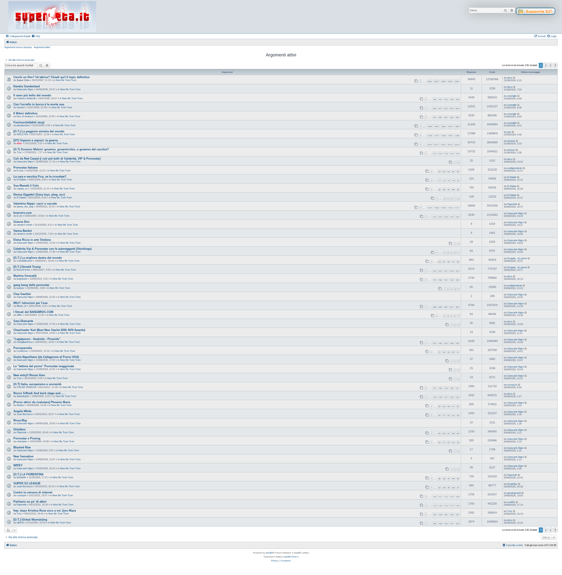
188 (434, 523)
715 (451, 153)
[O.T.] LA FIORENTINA (28, 474)
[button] (555, 65)
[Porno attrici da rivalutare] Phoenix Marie (41, 402)
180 (440, 280)
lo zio (19, 215)
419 (457, 271)
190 (445, 523)
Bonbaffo (21, 477)
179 (434, 280)
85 (439, 433)
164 (457, 99)
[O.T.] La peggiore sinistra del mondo (38, 131)
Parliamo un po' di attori (30, 501)
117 (451, 505)
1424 (429, 126)
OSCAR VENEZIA (26, 387)
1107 (429, 207)
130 (451, 388)
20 (439, 442)
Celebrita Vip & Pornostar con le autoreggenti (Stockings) (52, 248)
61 (453, 406)
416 (440, 271)
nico (19, 143)
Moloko (20, 405)
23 (453, 442)
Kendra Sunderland (26, 86)
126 (440, 397)
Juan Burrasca (24, 414)
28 (444, 352)
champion (22, 441)
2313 (450, 144)
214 (445, 216)
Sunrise (21, 107)
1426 (443, 126)
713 (440, 153)
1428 (456, 126)
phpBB (269, 553)
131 (457, 388)
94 (448, 171)
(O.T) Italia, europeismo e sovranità (37, 384)
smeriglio (512, 96)
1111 (456, 207)
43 (439, 487)
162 (445, 99)
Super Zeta (23, 80)
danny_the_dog (25, 206)
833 (451, 108)
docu (509, 77)
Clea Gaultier (22, 294)
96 (458, 171)
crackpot (21, 495)
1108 (436, 207)
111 (440, 496)
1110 (450, 207)
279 (434, 117)
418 (451, 271)
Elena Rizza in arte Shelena (32, 239)
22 (448, 442)
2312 (443, 144)
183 (457, 280)
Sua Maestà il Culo (26, 185)
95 (453, 171)
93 (444, 171)
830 (434, 108)
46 (444, 189)
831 (440, 108)
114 (457, 496)
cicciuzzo (512, 384)
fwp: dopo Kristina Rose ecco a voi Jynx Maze (44, 510)
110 (434, 496)
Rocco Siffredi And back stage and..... (39, 393)
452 (457, 306)
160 (434, 99)
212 (434, 216)
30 (453, 352)
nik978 (20, 522)
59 (444, 406)
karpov (20, 288)
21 (444, 442)
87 (448, 433)
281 (445, 117)
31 (458, 352)
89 (458, 433)
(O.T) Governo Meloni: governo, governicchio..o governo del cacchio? (61, 149)
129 (445, 388)
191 (451, 523)
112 (445, 496)
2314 (456, 144)
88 (453, 433)
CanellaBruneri (24, 260)
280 (440, 117)
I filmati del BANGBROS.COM (33, 312)
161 (440, 99)
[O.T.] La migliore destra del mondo (37, 257)
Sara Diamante (23, 321)
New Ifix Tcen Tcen (66, 80)
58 (458, 261)
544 (451, 343)
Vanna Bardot (22, 230)
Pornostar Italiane (25, 167)
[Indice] (52, 16)
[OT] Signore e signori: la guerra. (35, 140)
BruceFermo (23, 269)
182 (451, 280)
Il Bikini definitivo (25, 113)
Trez (19, 152)
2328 (443, 81)
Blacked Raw (22, 447)
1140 (456, 135)
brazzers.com (22, 212)
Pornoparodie (22, 348)
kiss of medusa (25, 116)
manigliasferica (24, 342)
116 (445, 505)
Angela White (22, 411)
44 (444, 487)
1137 (436, 135)
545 (457, 343)
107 (457, 514)
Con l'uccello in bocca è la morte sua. (39, 104)
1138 (443, 135)
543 (445, 343)
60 (448, 406)
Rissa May (20, 420)
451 (451, 306)
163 (451, 99)
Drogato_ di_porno (517, 258)
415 (434, 271)
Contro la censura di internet (32, 492)
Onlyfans (19, 429)
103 (434, 514)
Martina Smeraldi (25, 275)
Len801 (511, 502)
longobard (22, 278)
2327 (436, 81)
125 (434, 397)
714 (445, 153)
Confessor (22, 351)
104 (440, 514)
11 (439, 180)
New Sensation (23, 456)
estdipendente (514, 168)
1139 (450, 135)
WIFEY (18, 465)
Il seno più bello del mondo (32, 95)
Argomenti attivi (42, 47)
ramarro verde (24, 224)
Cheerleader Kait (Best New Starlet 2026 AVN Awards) (49, 330)
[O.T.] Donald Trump (27, 266)
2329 (450, 81)
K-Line (20, 170)
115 (440, 505)
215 (451, 216)
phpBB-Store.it (291, 556)
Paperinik (512, 204)
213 (440, 216)
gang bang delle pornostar (31, 285)
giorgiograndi (514, 493)
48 (453, 189)
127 (434, 388)
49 (458, 189)
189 (440, 523)
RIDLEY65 (22, 134)
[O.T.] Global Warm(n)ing (30, 519)
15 (458, 180)
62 (458, 406)
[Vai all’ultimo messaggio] (514, 77)
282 (451, 117)
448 (434, 306)
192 (457, 523)
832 (445, 108)
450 (445, 306)
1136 (429, 135)
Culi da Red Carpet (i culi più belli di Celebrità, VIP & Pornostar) (57, 158)
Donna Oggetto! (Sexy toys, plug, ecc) (39, 194)
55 (444, 261)
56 (448, 261)
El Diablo (21, 179)
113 (451, 496)
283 (457, 117)
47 (448, 189)
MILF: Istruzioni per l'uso (30, 303)
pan (509, 132)
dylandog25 (23, 396)
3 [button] (550, 65)
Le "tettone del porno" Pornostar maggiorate (43, 366)
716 (457, 153)
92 (439, 171)
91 (444, 415)
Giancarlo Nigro (25, 89)
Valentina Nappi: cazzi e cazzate (35, 203)
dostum (511, 141)
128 (440, 388)
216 (457, 216)
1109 (443, 207)
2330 (456, 81)
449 (440, 306)
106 (451, 514)
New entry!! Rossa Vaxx (29, 375)
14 (453, 180)
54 (439, 261)
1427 (450, 126)
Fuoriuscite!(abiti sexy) (28, 122)
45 (439, 189)
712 (434, 153)
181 (445, 280)
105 (445, 514)
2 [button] (545, 65)
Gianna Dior (21, 221)
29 (448, 352)
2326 (429, 81)
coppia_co (22, 188)
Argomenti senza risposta (18, 47)
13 (448, 180)
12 (444, 180)
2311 (436, 144)
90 (439, 415)
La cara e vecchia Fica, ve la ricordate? (39, 176)
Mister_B (21, 306)
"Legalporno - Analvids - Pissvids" (36, 339)
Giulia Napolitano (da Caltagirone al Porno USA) (46, 357)
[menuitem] (35, 36)
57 (453, 261)
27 (439, 352)
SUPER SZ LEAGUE (27, 483)
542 (440, 343)
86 (444, 433)
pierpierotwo (23, 125)
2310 (429, 144)
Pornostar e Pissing (26, 438)
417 (445, 271)
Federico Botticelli (26, 98)
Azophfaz (512, 484)
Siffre (19, 315)
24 (458, 442)
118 (457, 505)
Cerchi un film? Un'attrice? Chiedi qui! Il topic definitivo (51, 77)
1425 (436, 126)
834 (457, 108)
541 (434, 343)
